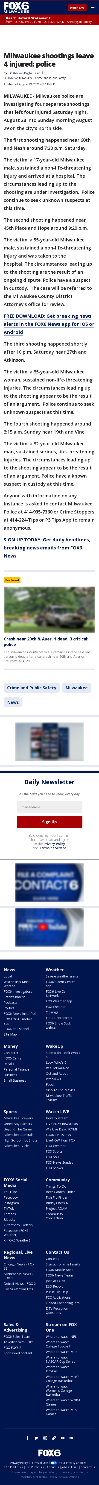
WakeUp (54, 1046)
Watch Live (77, 7)
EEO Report (54, 1286)
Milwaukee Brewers (18, 1118)
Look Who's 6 (56, 1062)
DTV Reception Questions (57, 1310)
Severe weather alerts (62, 976)
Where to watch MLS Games (61, 1412)
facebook (27, 1438)
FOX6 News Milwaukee (18, 78)
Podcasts (10, 1002)
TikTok (9, 1208)
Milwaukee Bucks (16, 1146)
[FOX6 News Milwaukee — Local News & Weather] (17, 7)
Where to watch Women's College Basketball (59, 1390)
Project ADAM (56, 1208)
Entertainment (14, 997)
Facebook (11, 1197)
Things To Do (56, 1186)
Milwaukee (76, 687)
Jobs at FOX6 (55, 1281)
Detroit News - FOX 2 (20, 1283)
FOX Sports (54, 1151)
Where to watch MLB (62, 1352)
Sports (10, 1111)
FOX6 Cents (12, 1058)
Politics (9, 1008)
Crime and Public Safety (50, 78)
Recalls (9, 1064)
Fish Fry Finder (56, 1197)
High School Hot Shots (20, 1140)
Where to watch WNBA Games (63, 1402)
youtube (62, 1438)
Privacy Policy (54, 844)
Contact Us (57, 1252)
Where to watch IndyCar (58, 1369)
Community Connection (54, 1216)
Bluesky (9, 1219)
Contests (52, 1258)
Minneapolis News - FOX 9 (18, 1276)
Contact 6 (11, 1053)
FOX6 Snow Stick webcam (58, 1025)
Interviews (53, 1079)
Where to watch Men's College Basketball (62, 1378)
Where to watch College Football (58, 1344)
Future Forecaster (59, 1017)
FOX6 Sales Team (17, 1336)
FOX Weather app (59, 1001)
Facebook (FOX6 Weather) (16, 1232)
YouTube (10, 1192)
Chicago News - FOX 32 (19, 1266)
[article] (49, 610)
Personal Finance (16, 1069)
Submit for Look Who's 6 (63, 1055)
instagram (45, 1438)
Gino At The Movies (60, 1090)
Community (58, 1180)
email (71, 1438)
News (13, 702)
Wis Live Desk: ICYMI (61, 1129)
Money (11, 1046)
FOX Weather (56, 1006)
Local (8, 976)
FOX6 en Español (16, 1029)
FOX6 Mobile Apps (59, 1270)
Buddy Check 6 (57, 1203)
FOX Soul (52, 1157)
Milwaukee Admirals (18, 1135)
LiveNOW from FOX (60, 1140)
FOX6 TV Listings (58, 1135)
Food (50, 1084)
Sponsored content (18, 1353)
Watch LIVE (57, 1111)
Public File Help (57, 1292)
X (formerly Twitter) (18, 1225)
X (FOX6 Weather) (17, 1240)
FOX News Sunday (59, 1162)
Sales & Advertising (15, 1327)
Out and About (57, 1073)
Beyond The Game (18, 1129)
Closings (52, 1012)
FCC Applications (58, 1297)
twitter (36, 1438)
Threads (10, 1214)
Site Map (10, 1034)
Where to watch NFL (61, 1336)
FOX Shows (54, 1168)
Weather (55, 969)
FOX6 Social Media (15, 1182)
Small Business (15, 1080)
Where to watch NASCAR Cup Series (60, 1359)
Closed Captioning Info (63, 1303)
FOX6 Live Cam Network (57, 993)
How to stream (57, 1118)
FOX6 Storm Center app (60, 984)
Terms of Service (52, 848)
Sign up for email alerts (63, 1264)
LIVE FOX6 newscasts (62, 1123)
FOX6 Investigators (18, 991)
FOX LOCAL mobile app (18, 1021)
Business (10, 1075)
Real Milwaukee (57, 1068)
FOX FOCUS (12, 1347)
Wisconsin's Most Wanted (17, 984)
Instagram (11, 1203)
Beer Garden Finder (60, 1192)
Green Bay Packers (18, 1123)
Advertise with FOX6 (19, 1342)
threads (54, 1438)
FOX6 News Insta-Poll (20, 1013)
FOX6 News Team (59, 1275)
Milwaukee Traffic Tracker (59, 1097)
